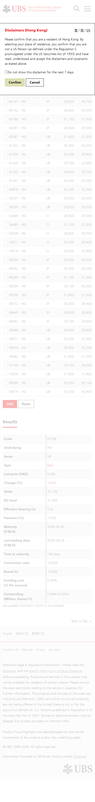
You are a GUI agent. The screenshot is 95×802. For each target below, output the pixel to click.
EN (88, 30)
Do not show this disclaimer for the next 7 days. (41, 72)
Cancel (35, 82)
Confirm (15, 82)
